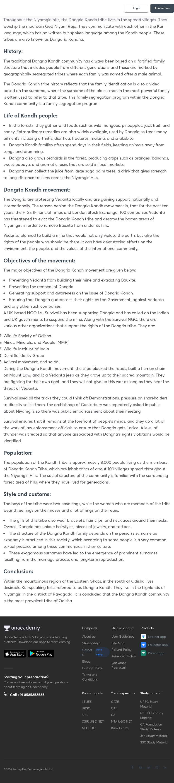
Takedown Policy (123, 656)
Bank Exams (119, 728)
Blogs (86, 661)
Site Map (117, 643)
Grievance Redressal (118, 665)
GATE (115, 701)
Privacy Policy (92, 668)
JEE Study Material (153, 735)
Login (136, 8)
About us (88, 636)
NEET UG (88, 728)
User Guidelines (122, 636)
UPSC (86, 708)
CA (113, 715)
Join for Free (162, 8)
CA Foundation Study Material (151, 726)
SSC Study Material (154, 742)
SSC (85, 715)
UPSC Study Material (149, 703)
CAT (114, 708)
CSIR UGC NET (93, 721)
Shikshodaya (91, 643)
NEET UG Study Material (151, 715)
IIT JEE (87, 701)
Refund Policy (121, 649)
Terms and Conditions (90, 676)
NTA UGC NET (121, 721)
